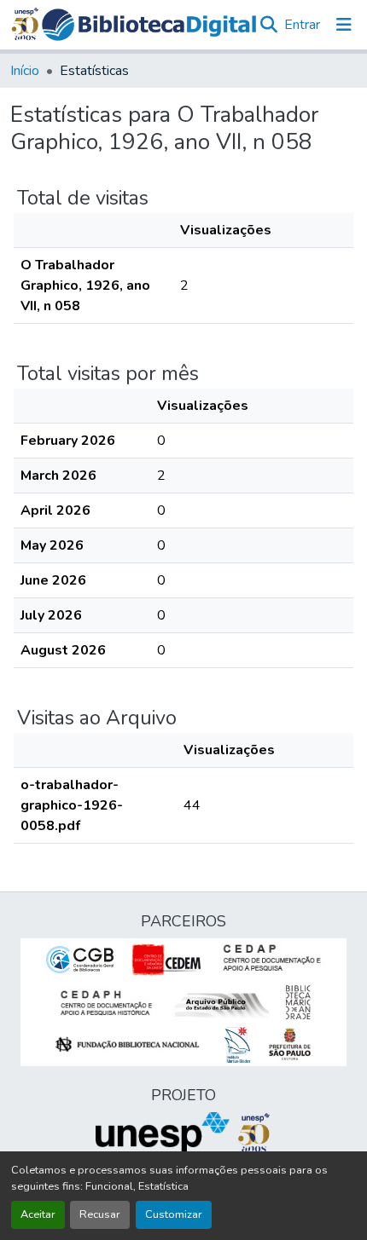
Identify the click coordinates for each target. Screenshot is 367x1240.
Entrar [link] (302, 24)
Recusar (99, 1214)
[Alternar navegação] (344, 25)
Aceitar (37, 1214)
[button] (149, 25)
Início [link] (24, 70)
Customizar (173, 1214)
